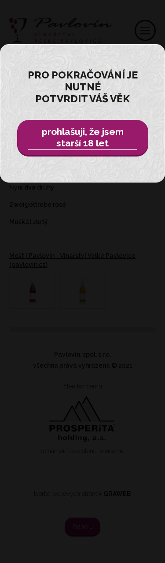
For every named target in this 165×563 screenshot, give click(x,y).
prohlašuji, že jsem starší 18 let (83, 137)
